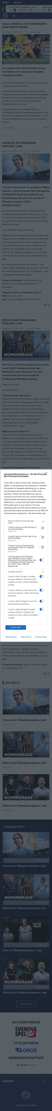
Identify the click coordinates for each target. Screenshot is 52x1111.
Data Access (26, 637)
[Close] (46, 474)
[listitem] (26, 522)
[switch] (42, 528)
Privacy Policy (41, 637)
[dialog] (26, 555)
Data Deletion (11, 637)
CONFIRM (16, 627)
